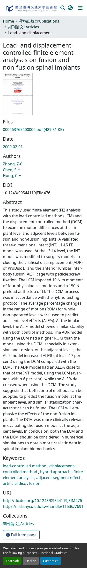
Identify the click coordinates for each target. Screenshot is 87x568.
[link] (43, 129)
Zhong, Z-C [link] (12, 164)
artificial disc (15, 483)
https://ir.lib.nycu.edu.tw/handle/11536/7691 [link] (43, 506)
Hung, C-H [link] (12, 175)
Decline (31, 561)
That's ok (12, 561)
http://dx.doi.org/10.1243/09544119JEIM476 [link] (42, 500)
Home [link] (8, 21)
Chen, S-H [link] (12, 169)
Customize (50, 561)
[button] (31, 8)
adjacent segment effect (58, 477)
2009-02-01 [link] (13, 146)
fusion (34, 483)
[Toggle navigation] (80, 8)
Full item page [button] (23, 534)
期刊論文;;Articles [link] (23, 27)
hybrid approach (56, 471)
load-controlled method (25, 466)
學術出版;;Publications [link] (39, 21)
